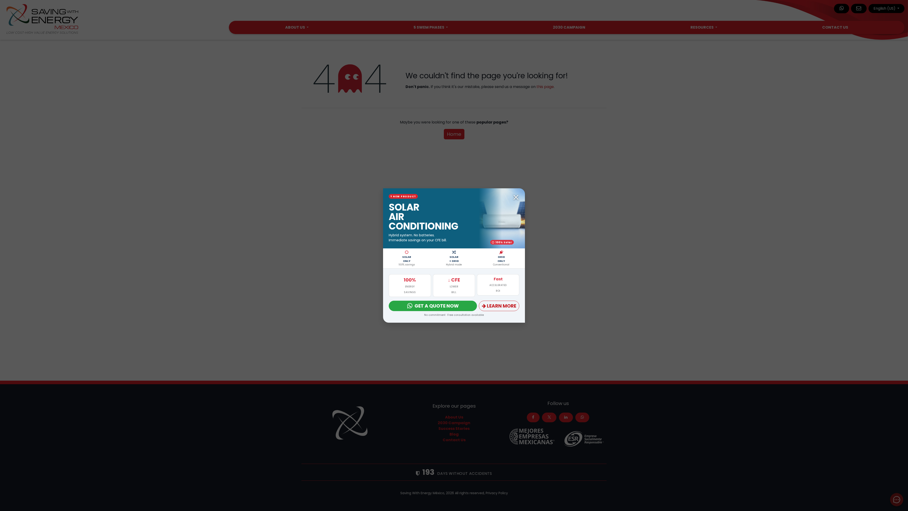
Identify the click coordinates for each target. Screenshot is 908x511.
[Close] (516, 197)
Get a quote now (437, 306)
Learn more (501, 306)
